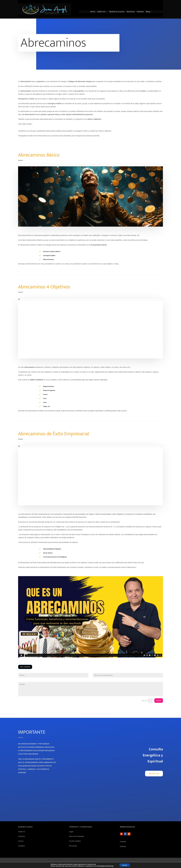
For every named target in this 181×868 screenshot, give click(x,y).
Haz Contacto (25, 667)
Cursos (20, 841)
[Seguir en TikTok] (132, 833)
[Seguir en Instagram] (128, 833)
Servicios (131, 12)
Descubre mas (154, 773)
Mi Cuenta (73, 846)
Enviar (158, 700)
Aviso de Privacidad (76, 836)
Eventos (140, 12)
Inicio (92, 12)
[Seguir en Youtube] (121, 833)
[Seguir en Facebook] (125, 833)
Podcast (123, 842)
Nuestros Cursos (116, 12)
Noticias (123, 846)
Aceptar (124, 865)
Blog (148, 12)
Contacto (21, 846)
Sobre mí (101, 12)
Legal (71, 832)
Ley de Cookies (75, 841)
